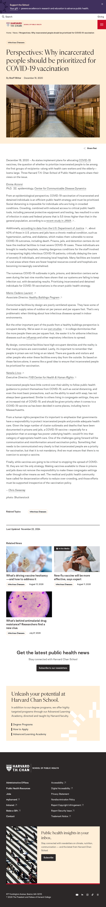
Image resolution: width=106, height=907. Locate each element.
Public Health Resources (18, 788)
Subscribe (48, 857)
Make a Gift (12, 810)
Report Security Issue (61, 810)
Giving (101, 16)
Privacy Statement (60, 794)
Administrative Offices (17, 782)
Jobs (8, 794)
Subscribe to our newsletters (53, 668)
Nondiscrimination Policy (63, 799)
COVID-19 (85, 160)
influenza (31, 337)
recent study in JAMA (58, 220)
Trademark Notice (59, 816)
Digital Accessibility (60, 788)
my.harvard (11, 799)
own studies (55, 328)
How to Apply (20, 729)
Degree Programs (23, 724)
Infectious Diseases (16, 42)
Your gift (14, 8)
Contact (10, 816)
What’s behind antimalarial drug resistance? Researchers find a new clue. (26, 624)
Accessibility (57, 782)
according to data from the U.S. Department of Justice (52, 228)
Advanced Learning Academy (29, 734)
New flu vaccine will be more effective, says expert (72, 577)
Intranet (10, 805)
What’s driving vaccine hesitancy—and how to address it (27, 577)
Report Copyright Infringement (66, 805)
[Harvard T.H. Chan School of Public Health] (32, 768)
